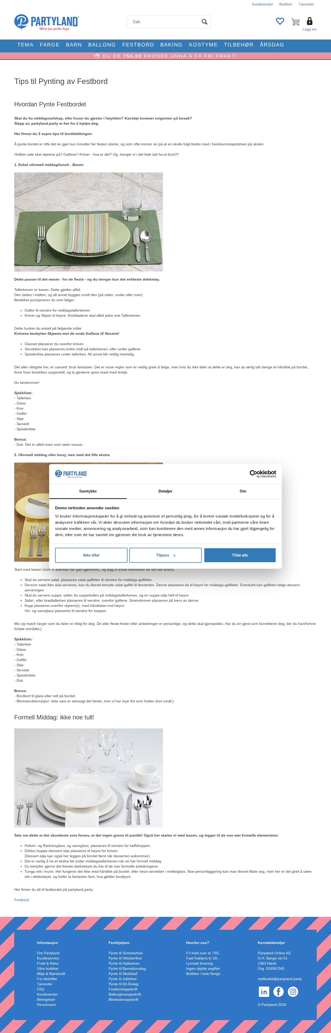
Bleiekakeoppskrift (123, 999)
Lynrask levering (199, 963)
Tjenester (306, 4)
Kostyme (203, 44)
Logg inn (310, 29)
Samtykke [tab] (88, 491)
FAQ (40, 989)
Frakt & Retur (48, 963)
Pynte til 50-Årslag (123, 984)
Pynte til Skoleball (123, 974)
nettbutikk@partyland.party (280, 979)
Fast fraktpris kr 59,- (202, 958)
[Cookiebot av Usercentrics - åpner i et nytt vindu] (253, 474)
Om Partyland (48, 953)
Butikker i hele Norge (203, 974)
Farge (50, 44)
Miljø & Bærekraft (51, 974)
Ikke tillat (91, 555)
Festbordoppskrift (123, 989)
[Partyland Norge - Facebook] (278, 991)
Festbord (138, 44)
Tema (25, 44)
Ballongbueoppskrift (125, 994)
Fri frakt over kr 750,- (203, 953)
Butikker (285, 4)
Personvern (46, 1005)
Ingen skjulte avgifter (203, 968)
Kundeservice (48, 958)
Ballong (102, 44)
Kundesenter (262, 4)
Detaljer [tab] (166, 491)
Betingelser (46, 999)
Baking (171, 44)
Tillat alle (240, 555)
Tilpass (162, 555)
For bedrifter (47, 979)
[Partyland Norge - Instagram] (293, 991)
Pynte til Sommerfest (125, 953)
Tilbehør (239, 44)
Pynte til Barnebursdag (127, 968)
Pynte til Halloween (124, 963)
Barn (74, 44)
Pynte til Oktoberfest (125, 958)
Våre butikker (48, 968)
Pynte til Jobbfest (123, 979)
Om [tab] (243, 491)
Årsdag (272, 44)
